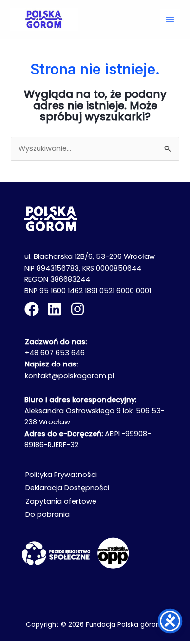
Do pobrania (47, 514)
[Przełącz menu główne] (170, 19)
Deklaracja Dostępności (67, 488)
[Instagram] (77, 309)
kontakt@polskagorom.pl (69, 376)
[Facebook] (31, 309)
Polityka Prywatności (61, 474)
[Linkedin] (54, 309)
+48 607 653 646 (55, 353)
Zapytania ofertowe (60, 501)
